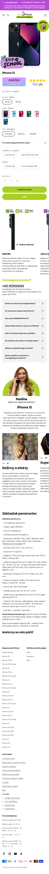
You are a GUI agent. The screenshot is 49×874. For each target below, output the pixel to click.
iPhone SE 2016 (8, 735)
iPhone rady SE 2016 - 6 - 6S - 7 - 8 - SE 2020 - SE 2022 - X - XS (12, 844)
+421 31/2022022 (11, 2)
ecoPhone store (8, 758)
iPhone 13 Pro (7, 700)
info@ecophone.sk (12, 798)
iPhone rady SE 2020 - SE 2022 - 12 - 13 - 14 (12, 829)
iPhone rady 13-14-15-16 (11, 820)
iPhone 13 (5, 692)
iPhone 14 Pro (7, 684)
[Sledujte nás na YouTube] (15, 853)
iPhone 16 (6, 656)
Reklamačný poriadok (10, 774)
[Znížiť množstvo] (5, 180)
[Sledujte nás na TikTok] (21, 853)
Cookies (5, 782)
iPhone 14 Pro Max (9, 688)
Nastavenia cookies (10, 786)
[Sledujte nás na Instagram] (9, 853)
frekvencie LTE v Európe (12, 544)
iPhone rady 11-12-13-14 (11, 824)
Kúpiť (24, 197)
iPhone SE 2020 (8, 731)
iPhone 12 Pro (7, 715)
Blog (4, 790)
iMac (29, 660)
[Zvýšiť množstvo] (17, 180)
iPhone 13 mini (7, 696)
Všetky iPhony (7, 652)
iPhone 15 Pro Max (9, 676)
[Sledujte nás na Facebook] (3, 853)
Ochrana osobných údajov (12, 778)
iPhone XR (6, 743)
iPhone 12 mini (7, 711)
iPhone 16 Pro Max (9, 664)
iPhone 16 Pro (7, 660)
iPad (28, 652)
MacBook (30, 656)
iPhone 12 (5, 708)
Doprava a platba (9, 766)
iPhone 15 (5, 668)
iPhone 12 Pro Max (9, 719)
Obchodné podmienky (11, 770)
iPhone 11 (5, 723)
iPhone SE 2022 (8, 727)
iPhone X (5, 739)
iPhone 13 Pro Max (9, 704)
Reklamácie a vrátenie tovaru (14, 762)
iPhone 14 (6, 680)
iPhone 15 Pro (7, 672)
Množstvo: (6, 176)
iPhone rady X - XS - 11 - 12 (11, 836)
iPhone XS (6, 747)
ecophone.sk (10, 805)
